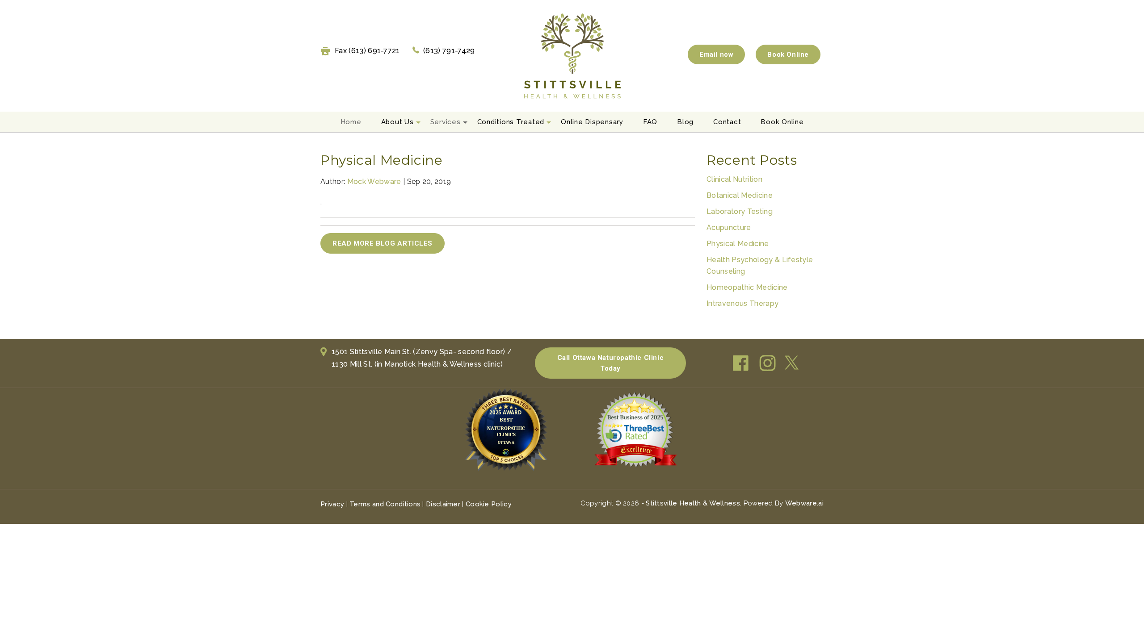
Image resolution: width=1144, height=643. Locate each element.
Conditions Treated (511, 122)
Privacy (332, 504)
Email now (716, 54)
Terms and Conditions (385, 504)
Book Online (788, 54)
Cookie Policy (489, 504)
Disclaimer (443, 504)
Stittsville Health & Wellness (693, 503)
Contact (727, 122)
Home (351, 122)
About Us (397, 122)
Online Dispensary (592, 122)
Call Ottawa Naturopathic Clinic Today (610, 363)
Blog (685, 122)
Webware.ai (804, 503)
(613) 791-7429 (449, 50)
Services (445, 122)
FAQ (650, 122)
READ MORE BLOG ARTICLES (382, 243)
